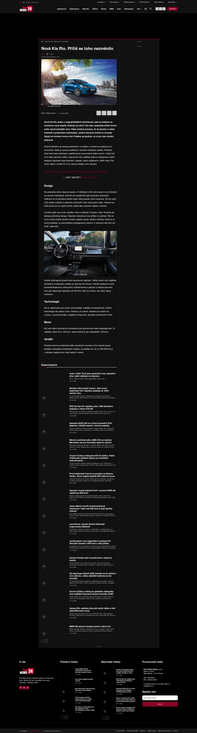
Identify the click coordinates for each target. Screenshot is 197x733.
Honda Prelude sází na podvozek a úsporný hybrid (90, 559)
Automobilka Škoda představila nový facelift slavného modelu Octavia (83, 670)
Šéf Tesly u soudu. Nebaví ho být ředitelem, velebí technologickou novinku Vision (85, 708)
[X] (164, 8)
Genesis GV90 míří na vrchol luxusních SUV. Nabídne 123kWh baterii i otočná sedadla (91, 424)
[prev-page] (42, 641)
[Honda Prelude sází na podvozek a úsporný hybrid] (54, 562)
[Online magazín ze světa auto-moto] (23, 9)
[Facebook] (157, 8)
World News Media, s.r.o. (35, 731)
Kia (42, 41)
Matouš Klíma (51, 113)
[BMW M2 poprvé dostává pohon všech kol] (54, 629)
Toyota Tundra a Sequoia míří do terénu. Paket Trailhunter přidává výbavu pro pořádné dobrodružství (92, 458)
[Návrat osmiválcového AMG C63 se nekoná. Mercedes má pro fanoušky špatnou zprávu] (54, 444)
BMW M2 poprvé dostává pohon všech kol (89, 626)
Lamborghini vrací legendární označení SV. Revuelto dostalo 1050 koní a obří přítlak (90, 542)
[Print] (114, 113)
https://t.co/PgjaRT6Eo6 (98, 171)
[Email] (109, 113)
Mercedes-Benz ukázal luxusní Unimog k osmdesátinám (85, 689)
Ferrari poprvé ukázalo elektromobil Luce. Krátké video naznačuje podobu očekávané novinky (83, 699)
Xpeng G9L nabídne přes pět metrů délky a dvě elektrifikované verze (92, 609)
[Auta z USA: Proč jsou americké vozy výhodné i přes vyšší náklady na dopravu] (54, 377)
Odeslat (160, 704)
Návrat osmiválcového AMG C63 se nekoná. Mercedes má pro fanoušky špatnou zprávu (90, 441)
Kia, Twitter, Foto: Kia (54, 106)
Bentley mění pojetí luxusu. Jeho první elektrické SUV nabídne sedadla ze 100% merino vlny (89, 391)
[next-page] (46, 641)
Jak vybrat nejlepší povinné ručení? (84, 680)
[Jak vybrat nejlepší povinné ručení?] (67, 680)
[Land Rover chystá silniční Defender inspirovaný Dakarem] (54, 528)
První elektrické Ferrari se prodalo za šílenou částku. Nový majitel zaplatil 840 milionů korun (92, 475)
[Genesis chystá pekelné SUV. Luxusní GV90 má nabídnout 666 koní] (54, 495)
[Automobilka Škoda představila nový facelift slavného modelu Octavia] (67, 671)
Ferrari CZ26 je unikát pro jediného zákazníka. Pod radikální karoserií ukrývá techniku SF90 (91, 592)
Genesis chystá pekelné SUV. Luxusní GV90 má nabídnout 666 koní (92, 491)
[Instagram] (160, 8)
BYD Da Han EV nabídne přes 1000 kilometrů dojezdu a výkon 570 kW (91, 407)
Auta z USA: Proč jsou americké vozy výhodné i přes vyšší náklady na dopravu (92, 374)
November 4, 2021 (89, 177)
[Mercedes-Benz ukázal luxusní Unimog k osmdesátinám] (67, 690)
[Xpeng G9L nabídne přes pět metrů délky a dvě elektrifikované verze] (54, 612)
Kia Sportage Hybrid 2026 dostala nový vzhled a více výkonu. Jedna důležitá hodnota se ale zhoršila (92, 576)
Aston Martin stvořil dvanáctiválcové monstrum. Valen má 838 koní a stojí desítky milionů (90, 508)
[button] (150, 8)
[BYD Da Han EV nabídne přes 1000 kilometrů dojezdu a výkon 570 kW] (54, 410)
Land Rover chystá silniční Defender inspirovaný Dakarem (87, 525)
